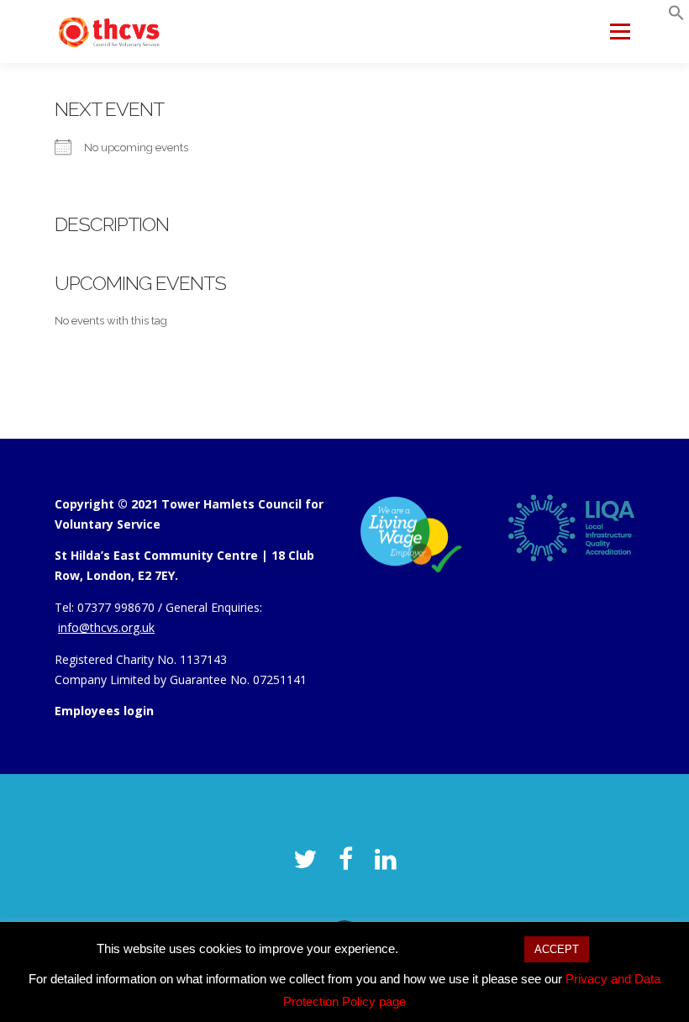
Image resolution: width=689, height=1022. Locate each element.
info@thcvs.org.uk (106, 627)
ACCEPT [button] (556, 949)
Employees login (104, 711)
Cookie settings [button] (460, 948)
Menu (619, 31)
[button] (676, 16)
